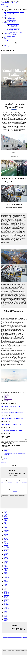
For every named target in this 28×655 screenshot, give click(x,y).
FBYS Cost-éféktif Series (16, 32)
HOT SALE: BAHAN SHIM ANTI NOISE (12, 430)
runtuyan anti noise (14, 26)
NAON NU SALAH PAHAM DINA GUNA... (12, 418)
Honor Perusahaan (11, 18)
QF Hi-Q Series (13, 30)
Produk (5, 22)
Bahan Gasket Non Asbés (13, 29)
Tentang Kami (7, 17)
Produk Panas (7, 449)
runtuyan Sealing (14, 25)
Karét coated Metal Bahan (13, 24)
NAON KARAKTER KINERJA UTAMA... (12, 424)
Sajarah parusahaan (11, 20)
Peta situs (6, 450)
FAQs (5, 38)
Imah (5, 16)
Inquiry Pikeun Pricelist (6, 443)
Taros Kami (6, 40)
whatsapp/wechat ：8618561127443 (9, 2)
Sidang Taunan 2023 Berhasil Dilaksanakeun (12, 412)
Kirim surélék (4, 458)
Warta (5, 37)
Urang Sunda (7, 33)
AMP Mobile (7, 451)
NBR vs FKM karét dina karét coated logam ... (12, 406)
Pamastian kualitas (11, 36)
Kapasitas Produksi (11, 34)
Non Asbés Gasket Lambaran (10, 453)
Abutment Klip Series (15, 28)
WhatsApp (3, 462)
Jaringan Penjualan (11, 21)
